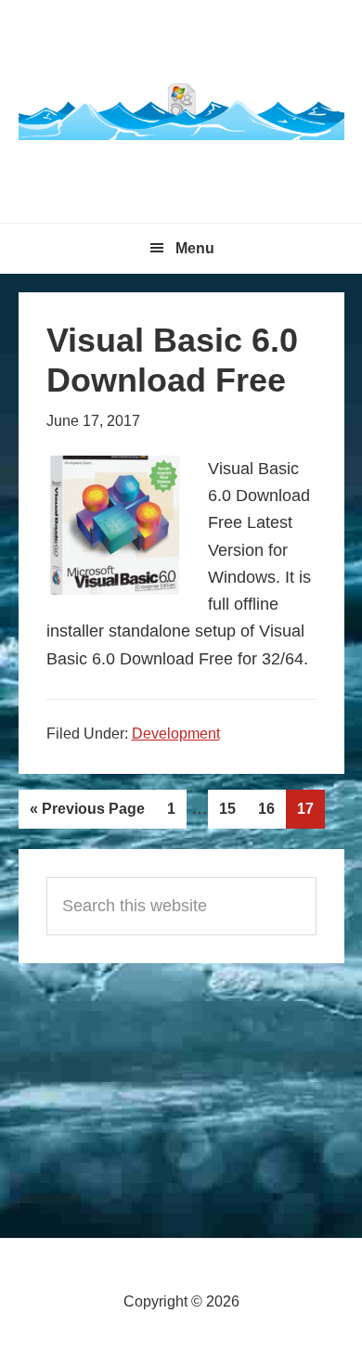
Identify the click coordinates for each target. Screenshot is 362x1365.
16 (271, 814)
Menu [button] (194, 248)
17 (310, 814)
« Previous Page (87, 815)
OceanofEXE (181, 111)
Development (176, 733)
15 (232, 814)
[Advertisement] (181, 1088)
